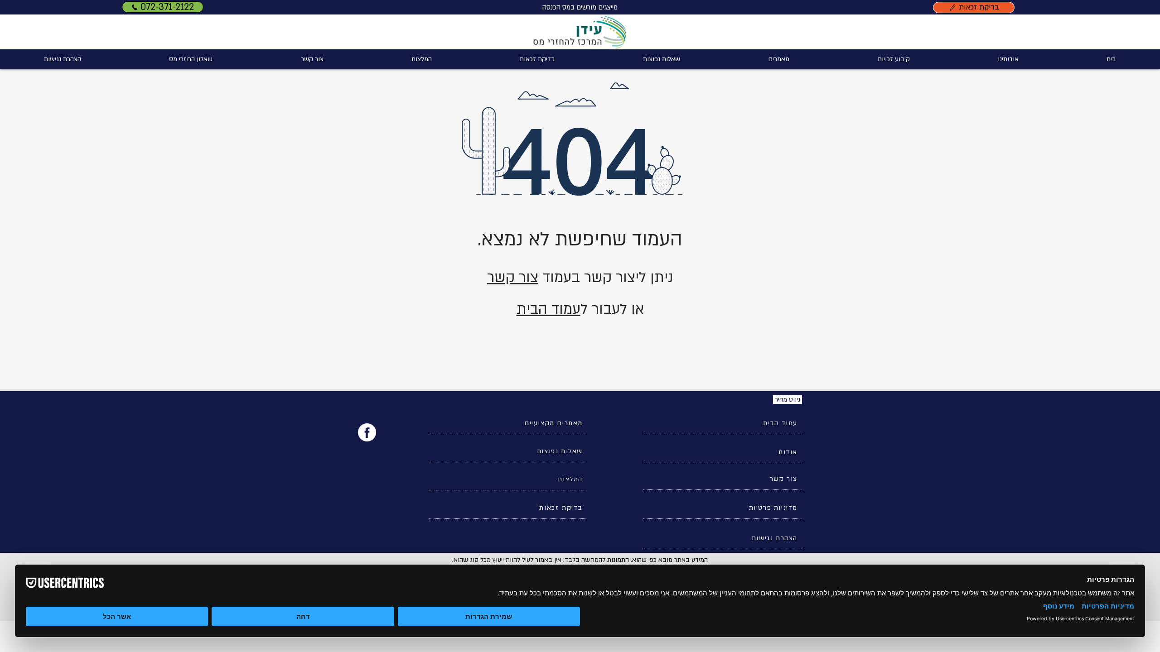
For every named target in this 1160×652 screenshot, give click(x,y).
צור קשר (512, 277)
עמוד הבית (548, 309)
